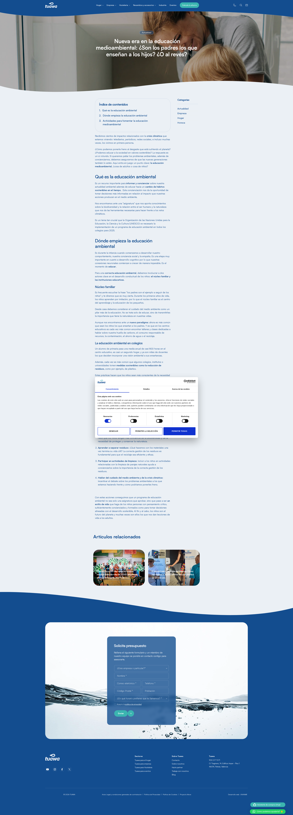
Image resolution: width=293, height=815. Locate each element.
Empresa (110, 5)
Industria (162, 5)
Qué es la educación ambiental (120, 110)
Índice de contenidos (113, 104)
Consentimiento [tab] (112, 389)
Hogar (99, 5)
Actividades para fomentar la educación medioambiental (125, 122)
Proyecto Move (185, 794)
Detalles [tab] (146, 389)
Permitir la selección (146, 431)
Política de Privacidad (152, 794)
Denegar (113, 431)
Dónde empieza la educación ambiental (125, 115)
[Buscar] (241, 5)
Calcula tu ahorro (189, 5)
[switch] (133, 421)
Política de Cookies (170, 794)
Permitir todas (179, 431)
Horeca (181, 122)
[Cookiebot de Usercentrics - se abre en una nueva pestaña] (185, 381)
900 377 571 (214, 760)
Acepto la (129, 704)
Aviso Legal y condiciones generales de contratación (122, 794)
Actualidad (183, 108)
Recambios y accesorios (143, 5)
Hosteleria (123, 5)
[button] (268, 811)
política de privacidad (133, 704)
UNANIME (243, 794)
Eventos (173, 5)
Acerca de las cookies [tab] (181, 389)
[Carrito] (247, 5)
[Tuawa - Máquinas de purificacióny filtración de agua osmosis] (51, 5)
